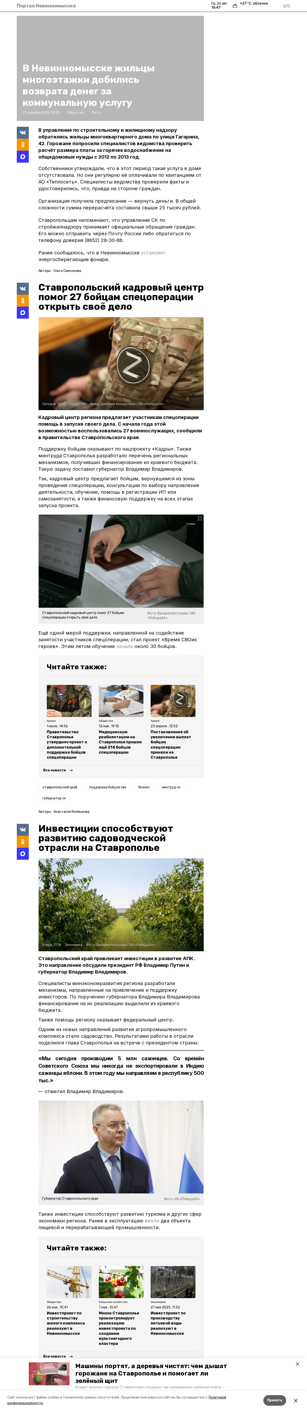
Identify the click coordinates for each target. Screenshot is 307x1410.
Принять (274, 1400)
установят (153, 253)
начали (124, 646)
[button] (49, 1373)
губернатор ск (54, 798)
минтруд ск (171, 787)
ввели (152, 1221)
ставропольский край (59, 787)
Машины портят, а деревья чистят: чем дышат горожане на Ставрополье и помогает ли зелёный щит (151, 1373)
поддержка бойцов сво (107, 787)
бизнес (144, 787)
